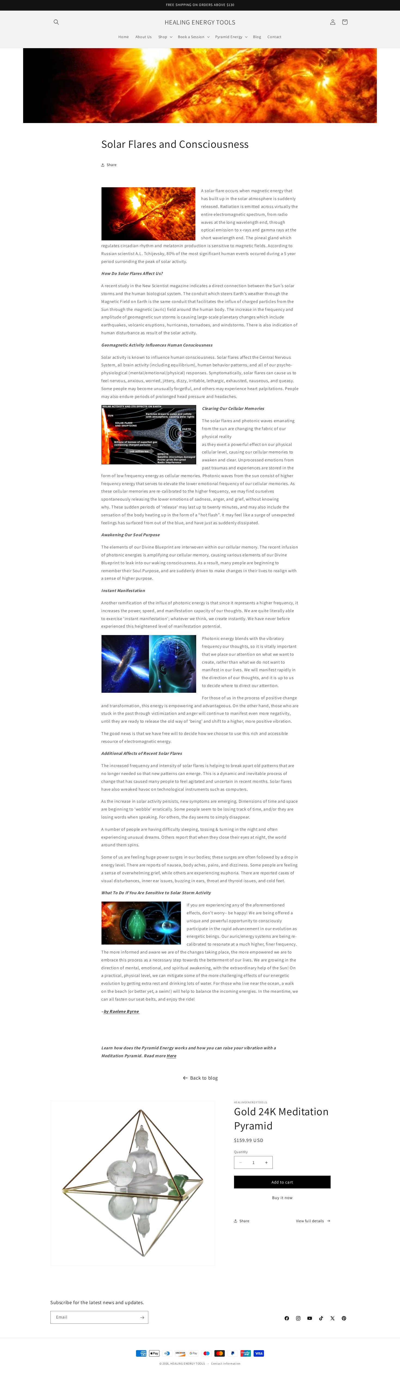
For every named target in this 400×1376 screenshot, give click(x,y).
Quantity (241, 1152)
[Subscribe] (142, 1317)
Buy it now (282, 1197)
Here (171, 1056)
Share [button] (112, 164)
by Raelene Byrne (122, 1011)
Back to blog (204, 1078)
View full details (310, 1220)
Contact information (226, 1363)
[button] (56, 22)
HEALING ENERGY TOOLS (187, 1363)
